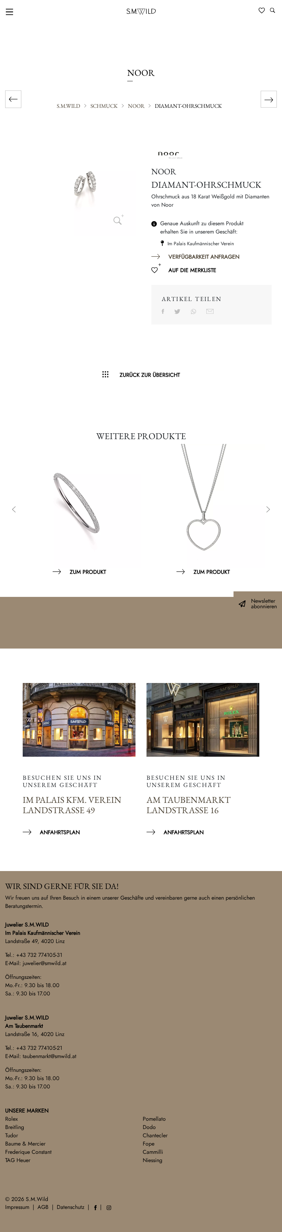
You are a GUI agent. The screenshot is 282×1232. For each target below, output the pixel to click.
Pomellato (154, 1119)
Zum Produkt (88, 572)
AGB (42, 1207)
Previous (14, 510)
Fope (148, 1144)
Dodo (149, 1127)
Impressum (17, 1207)
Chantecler (155, 1135)
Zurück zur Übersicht (150, 375)
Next (268, 510)
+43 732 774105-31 (39, 955)
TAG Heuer (17, 1160)
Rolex (11, 1119)
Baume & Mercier (25, 1144)
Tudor (11, 1135)
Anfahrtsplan (60, 832)
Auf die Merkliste (192, 270)
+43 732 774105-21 (39, 1048)
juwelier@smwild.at (44, 963)
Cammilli (153, 1152)
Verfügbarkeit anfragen (204, 257)
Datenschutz (70, 1207)
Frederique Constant (28, 1152)
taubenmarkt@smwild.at (49, 1056)
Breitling (14, 1127)
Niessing (152, 1160)
